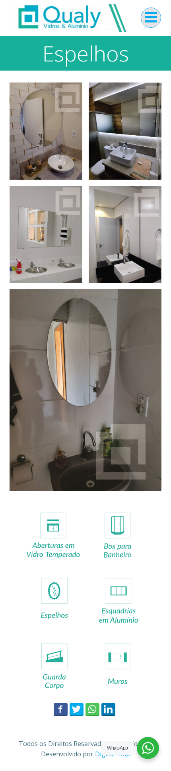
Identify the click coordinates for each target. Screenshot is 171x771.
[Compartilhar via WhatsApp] (92, 709)
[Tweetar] (77, 709)
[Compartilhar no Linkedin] (108, 709)
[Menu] (151, 18)
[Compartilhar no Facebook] (61, 709)
